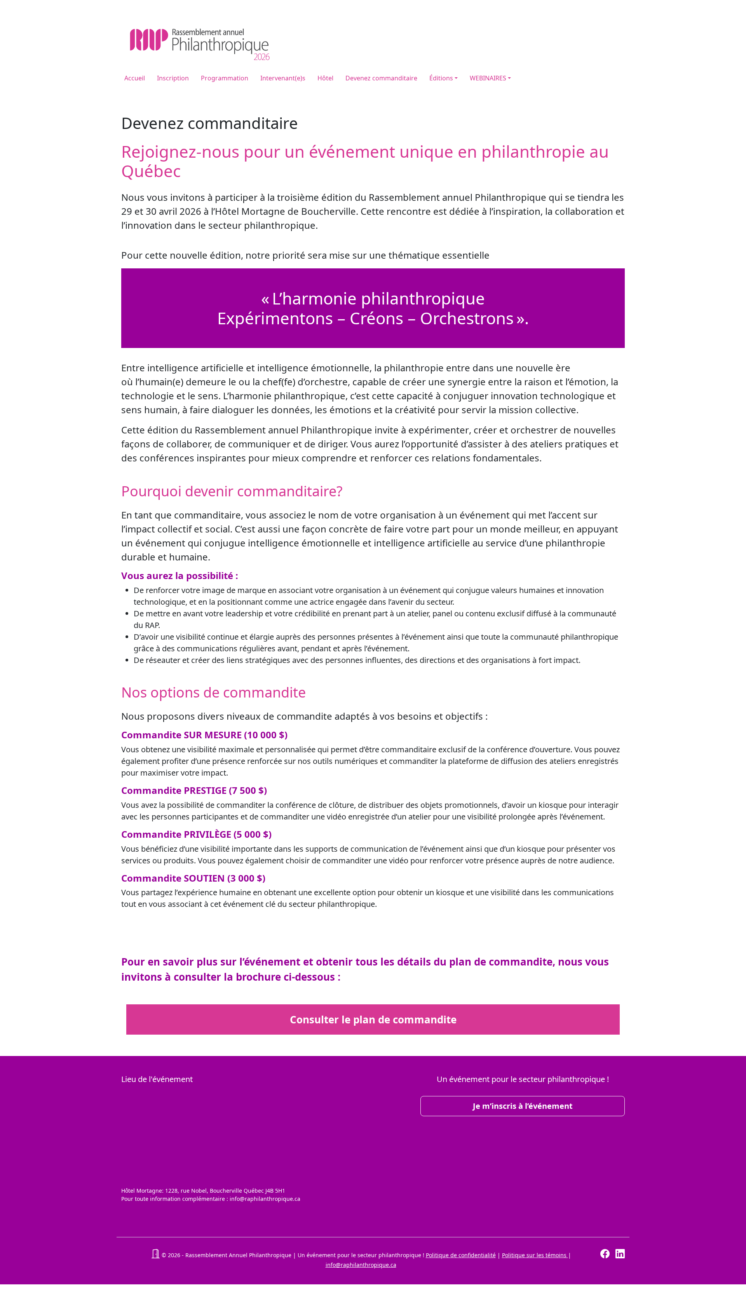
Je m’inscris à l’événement (523, 1106)
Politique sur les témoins (535, 1255)
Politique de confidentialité (461, 1255)
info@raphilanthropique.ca (361, 1264)
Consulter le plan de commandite (373, 1019)
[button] (155, 1255)
